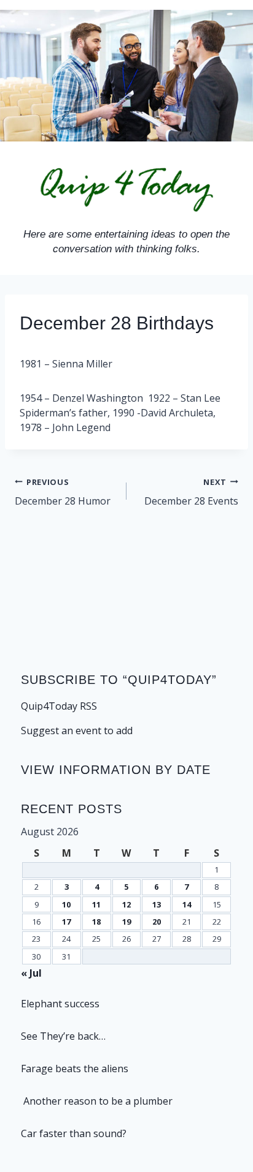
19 (126, 921)
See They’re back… (63, 1036)
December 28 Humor (63, 492)
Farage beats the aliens (74, 1068)
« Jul (31, 973)
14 (186, 904)
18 (96, 921)
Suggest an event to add (77, 730)
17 (66, 921)
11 (96, 904)
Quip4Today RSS (59, 706)
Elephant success (60, 1003)
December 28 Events (191, 492)
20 (156, 921)
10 (66, 904)
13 (156, 904)
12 (126, 904)
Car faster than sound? (73, 1133)
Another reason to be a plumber (97, 1101)
